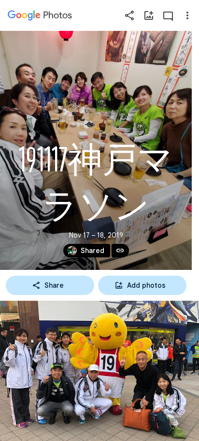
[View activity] (168, 15)
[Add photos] (148, 15)
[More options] (187, 15)
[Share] (129, 15)
